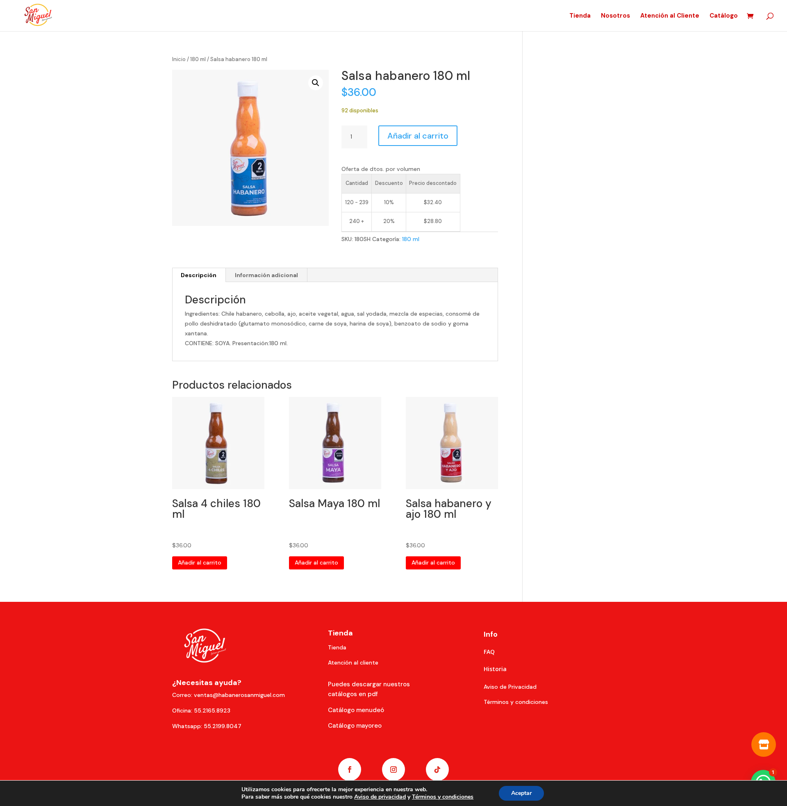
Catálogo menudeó (356, 710)
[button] (315, 82)
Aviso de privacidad (380, 797)
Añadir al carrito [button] (199, 562)
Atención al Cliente (669, 16)
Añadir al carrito (417, 135)
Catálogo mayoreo (355, 726)
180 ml (198, 59)
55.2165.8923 (212, 710)
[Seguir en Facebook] (349, 769)
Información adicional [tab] (266, 275)
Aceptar (521, 793)
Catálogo (724, 16)
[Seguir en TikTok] (437, 769)
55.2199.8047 (222, 726)
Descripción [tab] (198, 275)
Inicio (179, 59)
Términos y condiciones (442, 797)
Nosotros (615, 16)
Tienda (580, 16)
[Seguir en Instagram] (393, 769)
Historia (495, 669)
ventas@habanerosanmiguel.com (239, 695)
